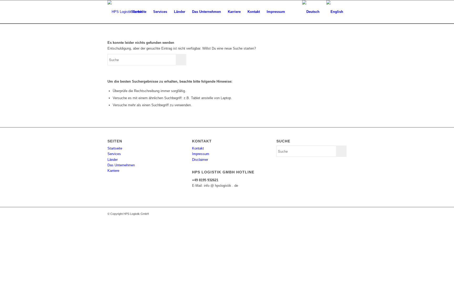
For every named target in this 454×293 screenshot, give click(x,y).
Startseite (114, 148)
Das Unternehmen (121, 165)
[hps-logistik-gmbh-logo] (124, 11)
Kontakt (198, 148)
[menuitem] (139, 11)
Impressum (200, 154)
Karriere (113, 171)
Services (114, 154)
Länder (112, 160)
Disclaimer (200, 160)
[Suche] (293, 11)
